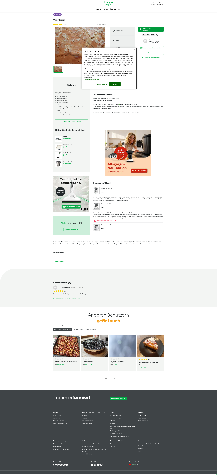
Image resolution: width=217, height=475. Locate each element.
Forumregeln (57, 446)
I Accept (114, 84)
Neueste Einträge (87, 423)
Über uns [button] (113, 9)
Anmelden (85, 415)
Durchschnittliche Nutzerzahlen (91, 444)
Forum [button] (105, 9)
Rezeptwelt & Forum (116, 415)
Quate (115, 364)
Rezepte (112, 423)
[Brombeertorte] (94, 346)
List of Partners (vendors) (91, 79)
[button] (153, 3)
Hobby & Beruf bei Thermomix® (119, 436)
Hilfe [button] (119, 9)
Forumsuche (142, 418)
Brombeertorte (88, 362)
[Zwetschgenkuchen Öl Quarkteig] (66, 346)
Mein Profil (93, 412)
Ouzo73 (143, 368)
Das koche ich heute (116, 433)
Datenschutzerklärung (116, 444)
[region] (109, 68)
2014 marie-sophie (64, 287)
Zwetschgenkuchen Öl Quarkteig (66, 362)
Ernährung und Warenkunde (118, 431)
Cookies (112, 446)
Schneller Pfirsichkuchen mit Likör (149, 363)
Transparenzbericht (88, 446)
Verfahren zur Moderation (61, 449)
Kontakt (140, 448)
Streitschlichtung (87, 454)
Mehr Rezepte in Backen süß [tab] (62, 329)
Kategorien (56, 418)
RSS (139, 451)
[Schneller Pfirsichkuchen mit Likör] (150, 346)
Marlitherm (60, 364)
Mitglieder (113, 421)
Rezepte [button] (98, 9)
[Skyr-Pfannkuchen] (122, 346)
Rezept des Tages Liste (60, 423)
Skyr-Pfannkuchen (117, 362)
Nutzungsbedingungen (60, 444)
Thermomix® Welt (115, 418)
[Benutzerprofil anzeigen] (145, 41)
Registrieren (85, 418)
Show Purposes (102, 84)
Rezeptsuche (57, 415)
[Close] (134, 49)
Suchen (140, 412)
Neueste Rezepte (58, 421)
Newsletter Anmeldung (118, 398)
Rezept (55, 412)
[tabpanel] (108, 357)
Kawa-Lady (88, 364)
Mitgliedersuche (143, 421)
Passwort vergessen (87, 421)
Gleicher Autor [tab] (78, 329)
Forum (112, 412)
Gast (152, 39)
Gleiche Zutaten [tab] (91, 329)
